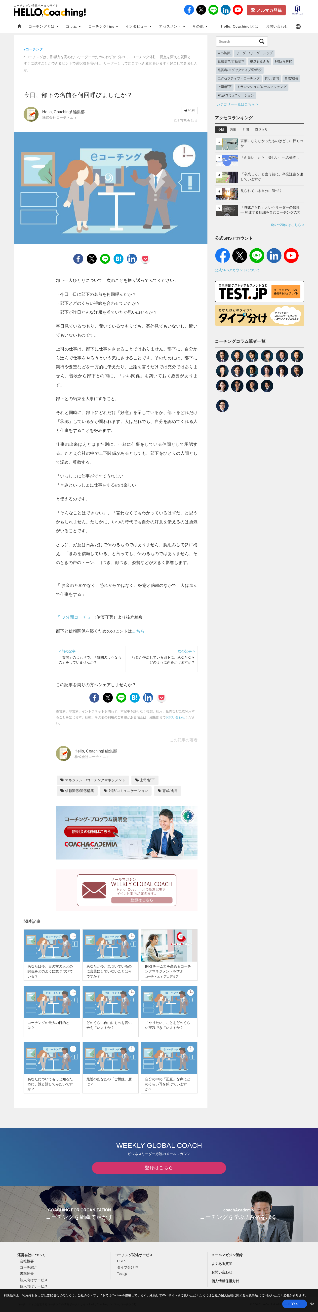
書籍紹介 (27, 1273)
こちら (138, 631)
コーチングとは (42, 26)
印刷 (191, 110)
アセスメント (171, 26)
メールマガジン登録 (227, 1255)
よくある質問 (221, 1264)
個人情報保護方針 (225, 1281)
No (312, 1304)
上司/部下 (147, 780)
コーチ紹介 (28, 1267)
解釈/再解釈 (283, 61)
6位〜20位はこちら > (287, 225)
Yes (294, 1304)
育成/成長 (169, 791)
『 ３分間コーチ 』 (74, 617)
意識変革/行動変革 (231, 61)
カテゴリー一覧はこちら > (237, 104)
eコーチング (33, 49)
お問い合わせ (277, 26)
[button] (298, 26)
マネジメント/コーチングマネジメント (94, 780)
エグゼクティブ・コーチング (239, 78)
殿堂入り (261, 129)
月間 (245, 129)
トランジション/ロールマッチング (261, 87)
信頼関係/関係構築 (79, 791)
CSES (121, 1261)
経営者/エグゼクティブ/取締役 (240, 70)
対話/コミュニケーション (128, 791)
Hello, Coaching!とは (239, 26)
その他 (199, 26)
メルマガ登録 (268, 10)
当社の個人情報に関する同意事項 (235, 1295)
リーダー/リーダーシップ (254, 53)
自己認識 (224, 53)
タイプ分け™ (127, 1267)
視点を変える (259, 61)
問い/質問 (272, 78)
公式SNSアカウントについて (237, 270)
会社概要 (27, 1261)
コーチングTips (102, 26)
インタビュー (137, 26)
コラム (72, 26)
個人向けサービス (34, 1286)
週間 (233, 129)
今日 (221, 129)
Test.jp (122, 1273)
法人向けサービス (34, 1280)
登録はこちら (159, 1167)
